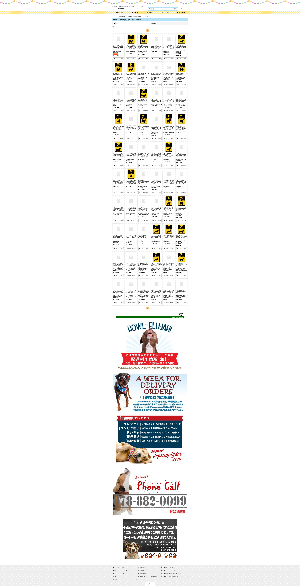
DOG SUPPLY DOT (118, 9)
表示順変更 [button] (155, 23)
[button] (165, 12)
